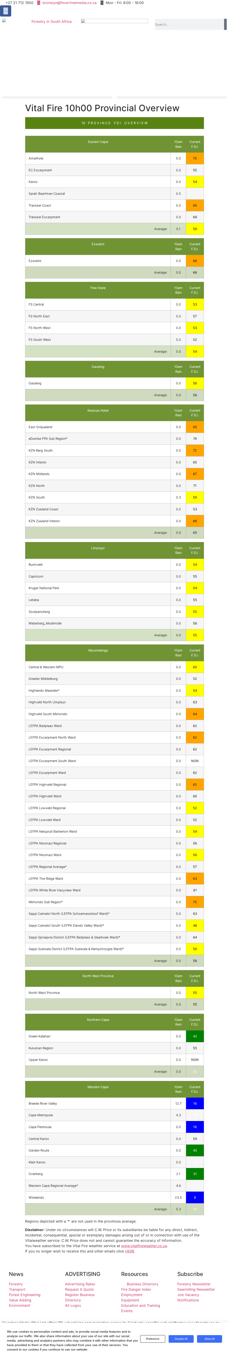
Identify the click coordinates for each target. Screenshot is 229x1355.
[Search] (225, 24)
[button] (57, 97)
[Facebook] (5, 11)
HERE (130, 1251)
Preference (152, 1338)
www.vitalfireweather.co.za (144, 1246)
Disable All (181, 1338)
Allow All (209, 1338)
